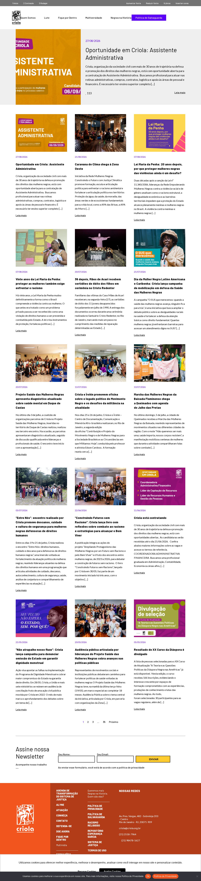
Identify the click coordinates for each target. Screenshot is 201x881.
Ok (148, 876)
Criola (16, 17)
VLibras (167, 3)
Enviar (153, 759)
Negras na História (121, 17)
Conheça (62, 815)
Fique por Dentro (67, 17)
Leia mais (179, 92)
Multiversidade (93, 17)
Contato (62, 820)
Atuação (62, 810)
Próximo (113, 721)
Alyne (60, 804)
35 (104, 721)
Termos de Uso (97, 850)
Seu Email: (103, 754)
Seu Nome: (64, 754)
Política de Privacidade (95, 807)
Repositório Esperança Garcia (95, 833)
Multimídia (61, 845)
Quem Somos (28, 17)
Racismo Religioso (94, 824)
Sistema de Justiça (95, 844)
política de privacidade (131, 767)
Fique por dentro (62, 838)
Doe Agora (63, 831)
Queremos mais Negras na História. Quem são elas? (98, 793)
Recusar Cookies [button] (87, 871)
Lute (46, 17)
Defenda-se (64, 826)
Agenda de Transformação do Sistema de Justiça (67, 795)
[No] (197, 876)
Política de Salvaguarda (149, 17)
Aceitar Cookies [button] (112, 871)
